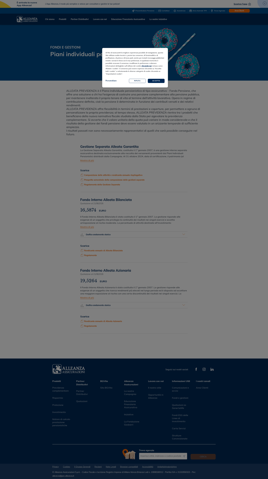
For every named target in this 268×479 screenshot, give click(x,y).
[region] (135, 67)
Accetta (156, 81)
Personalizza (111, 81)
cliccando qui (147, 66)
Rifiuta (137, 81)
